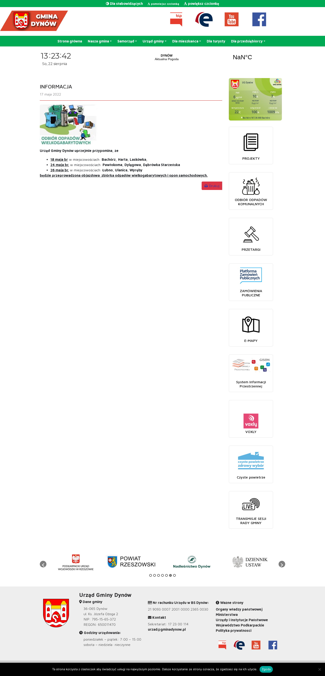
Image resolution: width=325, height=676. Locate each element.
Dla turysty (216, 41)
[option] (75, 562)
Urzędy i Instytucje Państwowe (242, 620)
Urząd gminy (153, 41)
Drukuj (213, 186)
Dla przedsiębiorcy (247, 41)
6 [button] (170, 575)
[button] (43, 564)
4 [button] (162, 575)
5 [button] (166, 575)
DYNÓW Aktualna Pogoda (204, 57)
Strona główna (69, 41)
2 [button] (154, 575)
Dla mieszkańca (185, 41)
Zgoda (266, 669)
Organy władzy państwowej (239, 609)
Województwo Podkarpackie (240, 625)
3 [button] (158, 575)
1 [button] (150, 575)
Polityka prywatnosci (233, 630)
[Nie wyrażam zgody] (319, 669)
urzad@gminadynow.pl (167, 629)
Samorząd (125, 41)
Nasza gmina (98, 41)
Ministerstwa (227, 615)
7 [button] (174, 575)
